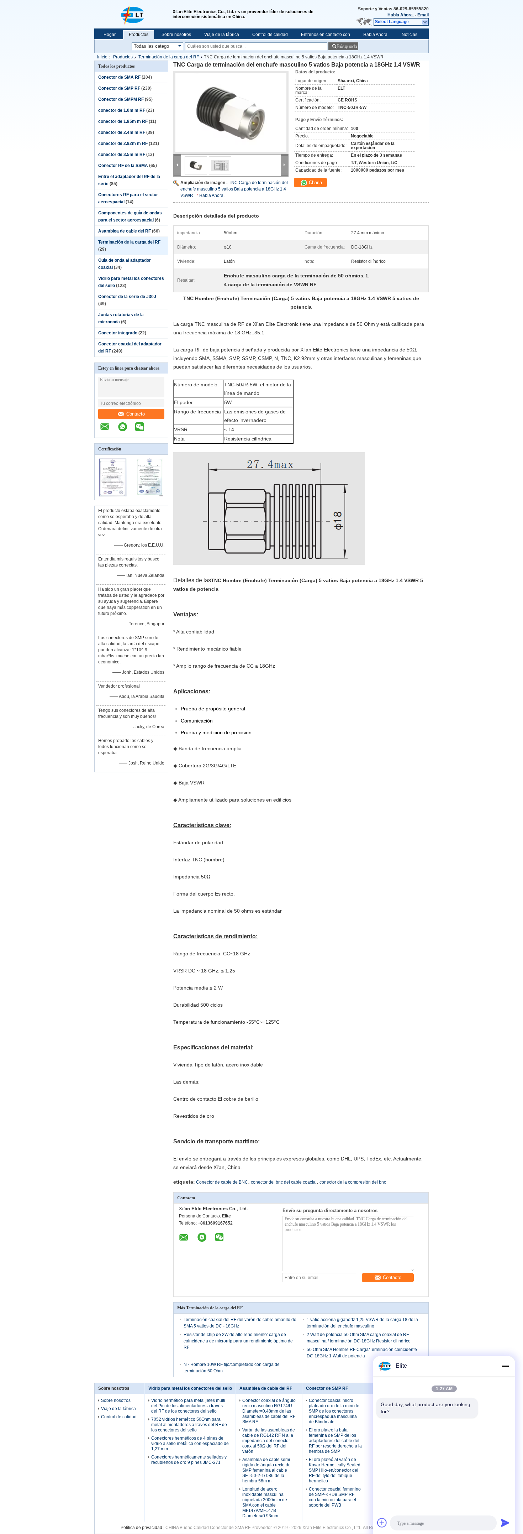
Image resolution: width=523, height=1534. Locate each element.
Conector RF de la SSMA (123, 165)
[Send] (505, 1522)
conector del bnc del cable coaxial (284, 1182)
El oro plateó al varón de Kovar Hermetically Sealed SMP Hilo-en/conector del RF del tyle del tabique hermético (334, 1470)
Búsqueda (347, 46)
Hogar (110, 34)
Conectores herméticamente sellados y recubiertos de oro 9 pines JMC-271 (189, 1460)
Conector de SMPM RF (121, 99)
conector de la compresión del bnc (352, 1182)
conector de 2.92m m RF (123, 143)
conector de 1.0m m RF (121, 110)
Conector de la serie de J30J (127, 296)
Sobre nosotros (176, 34)
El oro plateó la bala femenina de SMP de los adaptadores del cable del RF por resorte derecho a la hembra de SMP (335, 1441)
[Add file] (382, 1522)
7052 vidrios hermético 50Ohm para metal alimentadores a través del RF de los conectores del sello (189, 1425)
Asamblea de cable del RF (124, 231)
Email (423, 14)
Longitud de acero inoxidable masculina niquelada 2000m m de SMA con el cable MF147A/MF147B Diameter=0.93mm (264, 1502)
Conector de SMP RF (119, 88)
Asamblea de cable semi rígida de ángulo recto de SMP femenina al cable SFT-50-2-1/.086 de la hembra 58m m (266, 1470)
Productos (138, 34)
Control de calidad (270, 34)
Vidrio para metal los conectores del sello (190, 1388)
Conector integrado (117, 332)
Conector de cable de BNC (222, 1182)
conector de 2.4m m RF (121, 132)
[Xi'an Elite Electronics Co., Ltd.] (133, 14)
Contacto (135, 414)
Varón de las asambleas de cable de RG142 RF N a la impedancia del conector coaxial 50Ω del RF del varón (268, 1441)
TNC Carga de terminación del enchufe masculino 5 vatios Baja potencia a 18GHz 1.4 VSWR (234, 189)
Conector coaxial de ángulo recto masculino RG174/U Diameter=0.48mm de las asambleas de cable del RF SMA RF (269, 1411)
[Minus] (505, 1366)
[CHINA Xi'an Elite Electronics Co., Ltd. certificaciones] (113, 495)
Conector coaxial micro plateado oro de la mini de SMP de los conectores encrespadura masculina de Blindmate (334, 1411)
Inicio (102, 56)
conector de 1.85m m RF (123, 121)
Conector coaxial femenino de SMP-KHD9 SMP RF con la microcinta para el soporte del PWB (335, 1497)
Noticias (409, 34)
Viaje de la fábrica (221, 34)
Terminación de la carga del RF (168, 56)
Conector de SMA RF (119, 77)
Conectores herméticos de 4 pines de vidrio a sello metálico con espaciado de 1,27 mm (190, 1443)
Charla (314, 182)
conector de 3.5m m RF (121, 154)
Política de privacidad (141, 1527)
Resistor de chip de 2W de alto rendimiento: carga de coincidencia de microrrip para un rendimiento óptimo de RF (238, 1341)
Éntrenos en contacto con (325, 34)
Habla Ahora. (400, 14)
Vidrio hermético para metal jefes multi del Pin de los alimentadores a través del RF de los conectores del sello (188, 1406)
